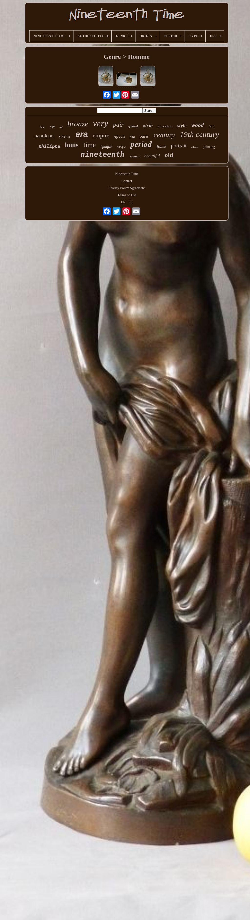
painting (209, 147)
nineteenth (103, 154)
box (211, 126)
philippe (49, 146)
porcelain (165, 126)
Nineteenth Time (126, 174)
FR (130, 202)
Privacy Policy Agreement (127, 188)
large (42, 127)
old (169, 155)
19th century (199, 134)
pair (118, 124)
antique (121, 147)
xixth (148, 125)
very (100, 123)
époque (106, 146)
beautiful (152, 155)
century (164, 135)
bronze (77, 123)
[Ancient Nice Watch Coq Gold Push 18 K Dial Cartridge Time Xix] (126, 80)
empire (101, 135)
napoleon (44, 136)
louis (72, 145)
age (52, 126)
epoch (119, 136)
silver (194, 147)
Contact (127, 181)
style (182, 125)
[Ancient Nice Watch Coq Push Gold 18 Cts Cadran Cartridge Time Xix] (106, 76)
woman (134, 156)
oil (61, 126)
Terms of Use (126, 195)
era (81, 134)
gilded (133, 126)
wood (197, 125)
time (89, 145)
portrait (179, 146)
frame (161, 146)
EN (123, 202)
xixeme (65, 136)
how (132, 137)
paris (144, 136)
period (141, 144)
